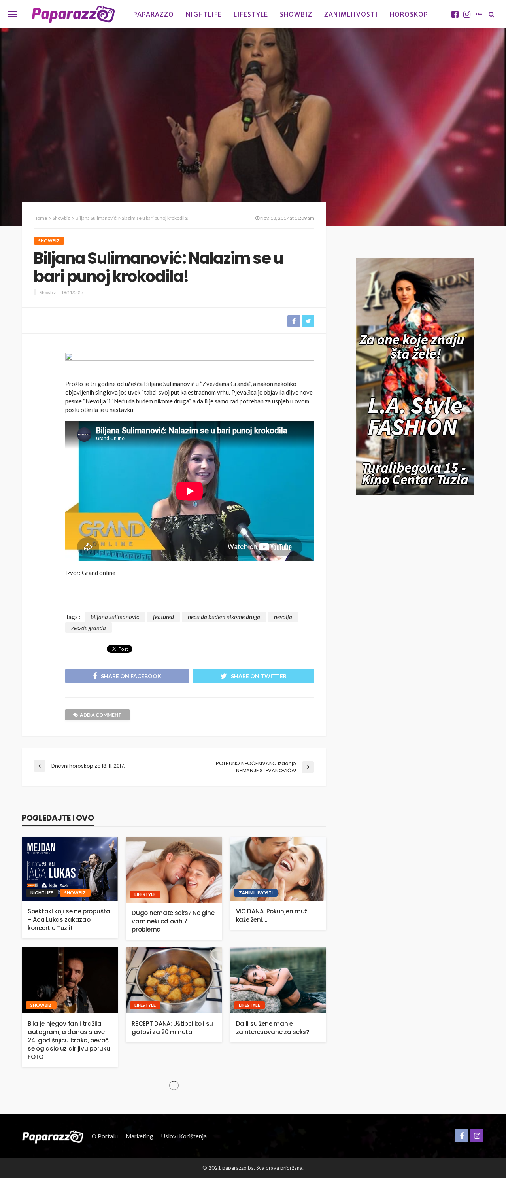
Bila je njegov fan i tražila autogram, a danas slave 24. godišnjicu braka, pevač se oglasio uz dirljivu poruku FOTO (69, 1040)
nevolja (283, 616)
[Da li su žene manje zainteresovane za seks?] (278, 980)
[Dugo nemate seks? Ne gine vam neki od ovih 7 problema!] (174, 870)
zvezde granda (88, 627)
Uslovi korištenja (184, 1136)
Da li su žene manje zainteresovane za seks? (272, 1027)
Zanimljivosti (351, 14)
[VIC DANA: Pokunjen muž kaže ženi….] (278, 869)
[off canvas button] (12, 14)
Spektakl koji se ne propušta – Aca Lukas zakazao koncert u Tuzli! (69, 919)
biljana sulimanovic (115, 616)
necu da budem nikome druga (224, 616)
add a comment (101, 715)
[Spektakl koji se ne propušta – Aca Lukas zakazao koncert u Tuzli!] (70, 869)
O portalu (105, 1136)
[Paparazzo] (53, 1136)
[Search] (491, 14)
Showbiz (296, 14)
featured (163, 616)
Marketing (139, 1136)
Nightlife (204, 14)
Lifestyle (251, 14)
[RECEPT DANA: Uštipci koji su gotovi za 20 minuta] (174, 980)
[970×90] (189, 363)
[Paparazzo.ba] (73, 14)
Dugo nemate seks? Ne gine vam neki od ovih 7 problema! (173, 921)
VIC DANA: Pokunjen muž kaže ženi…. (271, 915)
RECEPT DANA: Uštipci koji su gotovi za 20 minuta (172, 1027)
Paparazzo (153, 14)
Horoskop (409, 14)
